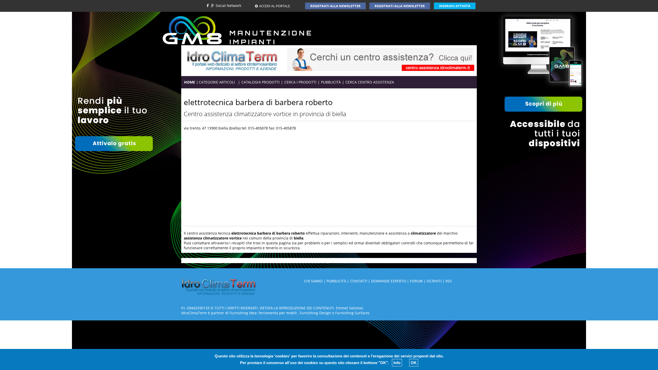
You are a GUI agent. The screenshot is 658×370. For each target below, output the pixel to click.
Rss (448, 281)
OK (414, 362)
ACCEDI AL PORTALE (274, 6)
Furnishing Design (315, 312)
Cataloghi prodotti (260, 82)
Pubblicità (331, 82)
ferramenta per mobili (278, 312)
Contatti (358, 281)
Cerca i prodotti (300, 82)
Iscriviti (434, 281)
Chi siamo (313, 281)
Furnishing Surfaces (352, 312)
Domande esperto (388, 281)
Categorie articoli (218, 82)
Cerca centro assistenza (369, 82)
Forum (416, 281)
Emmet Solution (349, 308)
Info (397, 362)
